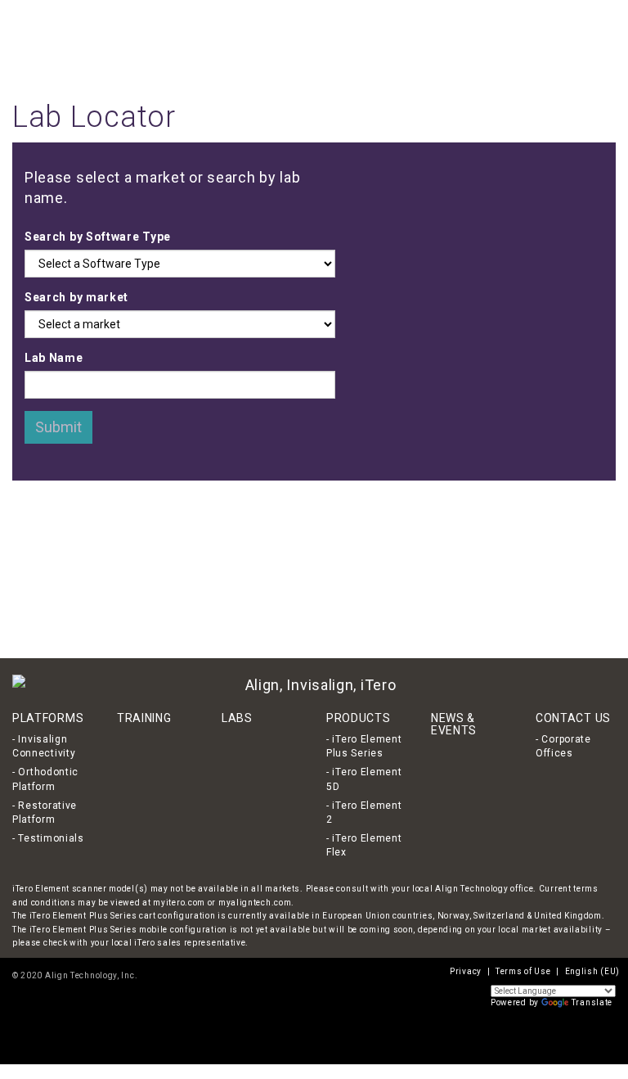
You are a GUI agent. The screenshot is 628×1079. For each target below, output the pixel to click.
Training (363, 41)
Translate (592, 1002)
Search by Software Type (98, 236)
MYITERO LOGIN (436, 16)
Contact (595, 41)
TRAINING (144, 718)
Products (266, 41)
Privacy (466, 971)
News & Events (483, 41)
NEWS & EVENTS (454, 724)
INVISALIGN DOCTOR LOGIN (350, 16)
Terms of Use (523, 971)
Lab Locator (416, 41)
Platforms (316, 41)
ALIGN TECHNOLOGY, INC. (245, 16)
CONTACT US (573, 718)
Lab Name (54, 357)
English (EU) (514, 15)
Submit (58, 427)
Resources (548, 41)
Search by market (76, 297)
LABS (237, 718)
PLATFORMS (47, 718)
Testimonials (50, 838)
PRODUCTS (358, 718)
